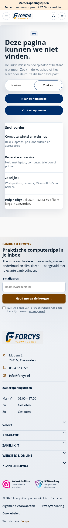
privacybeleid (37, 311)
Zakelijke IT (13, 178)
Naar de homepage (33, 98)
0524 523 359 (18, 368)
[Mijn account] (53, 16)
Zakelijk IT (10, 445)
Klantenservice (15, 466)
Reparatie (10, 435)
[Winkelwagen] (62, 16)
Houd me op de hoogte (34, 298)
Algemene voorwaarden (18, 506)
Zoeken (48, 85)
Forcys (25, 521)
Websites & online (17, 456)
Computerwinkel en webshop (26, 136)
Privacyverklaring (52, 506)
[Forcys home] (22, 337)
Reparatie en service (19, 157)
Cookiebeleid (11, 513)
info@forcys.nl (19, 376)
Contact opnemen (34, 110)
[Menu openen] (6, 16)
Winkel (8, 425)
